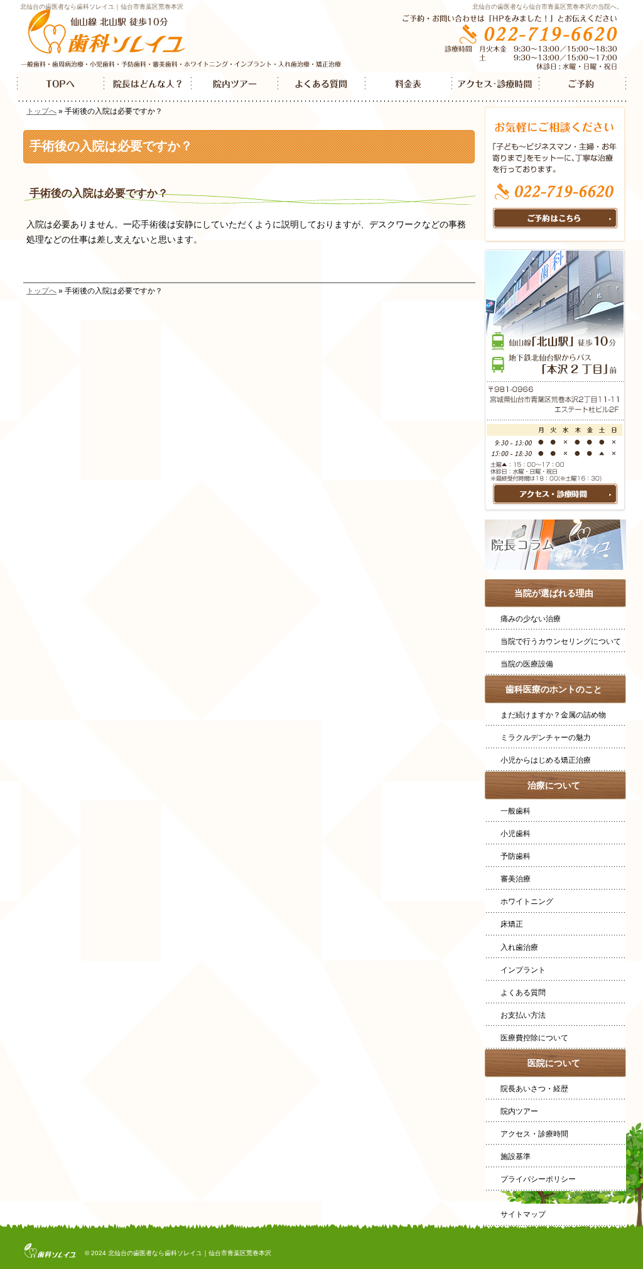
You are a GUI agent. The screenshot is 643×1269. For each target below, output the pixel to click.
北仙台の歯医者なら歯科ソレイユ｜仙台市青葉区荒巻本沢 (101, 6)
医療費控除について (534, 1037)
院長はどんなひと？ (148, 87)
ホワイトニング (526, 901)
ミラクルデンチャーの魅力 (545, 737)
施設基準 (515, 1156)
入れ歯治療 (519, 947)
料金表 (408, 87)
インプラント (523, 970)
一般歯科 (515, 811)
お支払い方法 (523, 1015)
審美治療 (515, 878)
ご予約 (582, 87)
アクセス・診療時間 (534, 1134)
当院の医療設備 (526, 664)
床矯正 (511, 924)
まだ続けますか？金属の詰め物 (553, 715)
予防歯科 (515, 856)
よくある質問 (523, 992)
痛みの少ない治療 (530, 618)
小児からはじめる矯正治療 (545, 760)
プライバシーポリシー (538, 1179)
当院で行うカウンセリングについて (560, 641)
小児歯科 (515, 833)
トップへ (41, 111)
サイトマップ (523, 1214)
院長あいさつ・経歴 (534, 1088)
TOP (60, 87)
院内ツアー (519, 1111)
